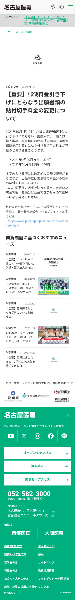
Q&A (41, 554)
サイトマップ (46, 562)
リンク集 (43, 586)
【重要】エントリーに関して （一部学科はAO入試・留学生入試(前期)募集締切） (46, 20)
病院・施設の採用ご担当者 (20, 586)
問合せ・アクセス (37, 479)
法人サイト (45, 546)
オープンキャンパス (37, 453)
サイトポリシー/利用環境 (53, 578)
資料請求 (37, 466)
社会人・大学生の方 (16, 578)
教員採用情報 (46, 570)
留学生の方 (11, 562)
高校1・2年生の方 (15, 554)
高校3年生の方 (13, 546)
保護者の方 (11, 570)
